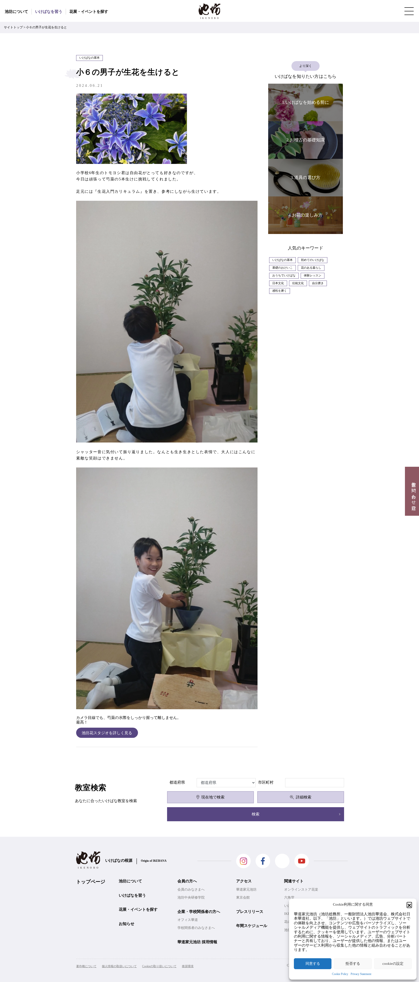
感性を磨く (279, 290)
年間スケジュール (251, 926)
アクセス (244, 881)
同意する (313, 964)
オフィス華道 (187, 920)
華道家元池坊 (246, 889)
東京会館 (243, 897)
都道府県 (177, 782)
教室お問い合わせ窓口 (413, 491)
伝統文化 (298, 283)
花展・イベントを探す (88, 11)
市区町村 (266, 782)
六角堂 (289, 897)
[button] (409, 904)
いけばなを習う (48, 11)
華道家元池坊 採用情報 (197, 942)
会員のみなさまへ (191, 889)
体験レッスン (312, 275)
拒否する (353, 964)
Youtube (301, 861)
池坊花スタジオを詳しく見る (107, 733)
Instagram (243, 861)
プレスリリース (249, 912)
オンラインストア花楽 (301, 889)
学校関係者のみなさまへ (196, 928)
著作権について (86, 966)
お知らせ (126, 924)
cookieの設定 (392, 964)
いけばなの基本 (282, 260)
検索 (255, 814)
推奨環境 (187, 966)
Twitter (282, 861)
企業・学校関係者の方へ (198, 912)
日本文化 (278, 283)
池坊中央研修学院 (191, 897)
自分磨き (318, 283)
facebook (263, 861)
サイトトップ (13, 27)
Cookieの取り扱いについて (159, 966)
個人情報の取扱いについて (119, 966)
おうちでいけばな (284, 275)
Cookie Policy (340, 974)
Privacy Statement (361, 974)
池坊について (16, 11)
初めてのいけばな (312, 260)
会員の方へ (187, 881)
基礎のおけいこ (282, 267)
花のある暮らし (311, 267)
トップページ (90, 881)
